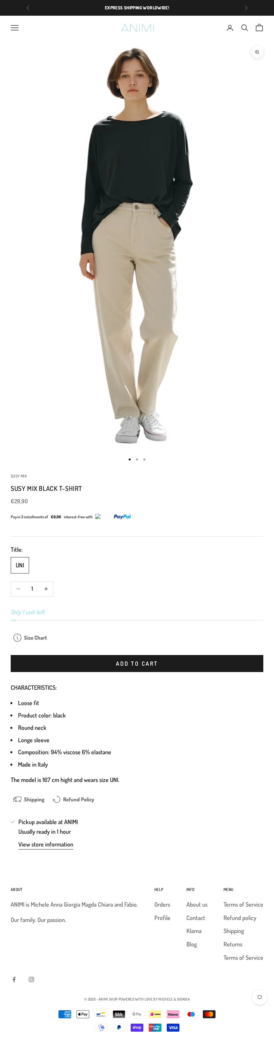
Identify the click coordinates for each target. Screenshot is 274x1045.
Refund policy (240, 917)
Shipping (234, 930)
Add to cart (137, 663)
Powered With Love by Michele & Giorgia (154, 999)
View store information (45, 844)
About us (197, 904)
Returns (233, 944)
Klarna (193, 930)
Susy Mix (19, 476)
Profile (162, 917)
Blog (191, 944)
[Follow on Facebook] (14, 979)
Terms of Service (243, 904)
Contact (195, 917)
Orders (162, 904)
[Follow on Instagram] (31, 979)
